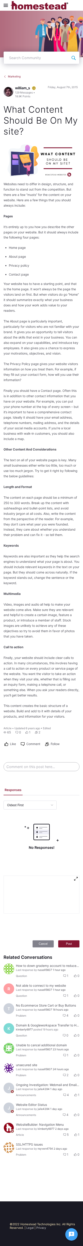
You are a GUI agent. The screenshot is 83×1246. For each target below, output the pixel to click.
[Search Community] (73, 58)
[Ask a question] (71, 1234)
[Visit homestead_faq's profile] (9, 1127)
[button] (7, 732)
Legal (30, 1227)
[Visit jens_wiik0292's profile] (9, 969)
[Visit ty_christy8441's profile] (9, 1068)
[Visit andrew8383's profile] (9, 1048)
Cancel (43, 943)
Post (69, 943)
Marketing (14, 76)
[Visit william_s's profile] (8, 92)
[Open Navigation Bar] (7, 5)
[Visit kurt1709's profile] (9, 1147)
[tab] (13, 790)
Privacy (41, 1227)
